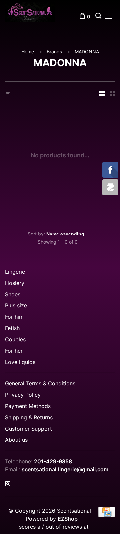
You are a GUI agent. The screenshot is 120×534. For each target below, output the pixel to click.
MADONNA (87, 51)
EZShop (68, 518)
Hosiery (14, 283)
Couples (15, 339)
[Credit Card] (106, 515)
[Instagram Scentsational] (7, 484)
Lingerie (15, 271)
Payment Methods (28, 406)
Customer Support (28, 428)
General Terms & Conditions (40, 383)
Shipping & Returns (29, 417)
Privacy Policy (23, 394)
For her (14, 350)
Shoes (12, 294)
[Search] (99, 16)
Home (27, 51)
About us (16, 439)
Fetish (12, 328)
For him (14, 316)
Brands (54, 51)
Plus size (16, 305)
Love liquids (20, 362)
